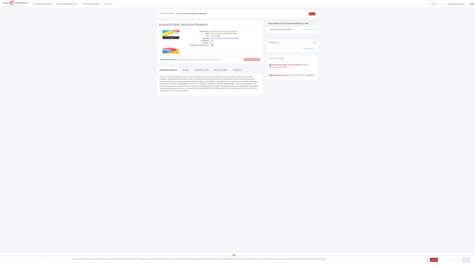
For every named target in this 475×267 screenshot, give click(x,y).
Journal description (168, 70)
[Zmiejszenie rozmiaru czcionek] (428, 4)
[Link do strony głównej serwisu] (15, 3)
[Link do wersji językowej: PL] (470, 4)
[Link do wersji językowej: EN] (473, 4)
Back (313, 14)
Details (185, 70)
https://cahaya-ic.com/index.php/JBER (225, 38)
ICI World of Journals (167, 13)
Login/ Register (457, 4)
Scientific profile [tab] (201, 70)
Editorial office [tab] (220, 70)
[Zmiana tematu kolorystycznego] (442, 4)
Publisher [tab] (237, 70)
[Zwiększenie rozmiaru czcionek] (437, 4)
